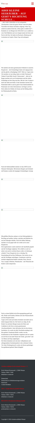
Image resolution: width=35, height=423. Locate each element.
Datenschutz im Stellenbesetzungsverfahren (13, 380)
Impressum (4, 382)
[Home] (4, 3)
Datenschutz (4, 378)
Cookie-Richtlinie (6, 384)
